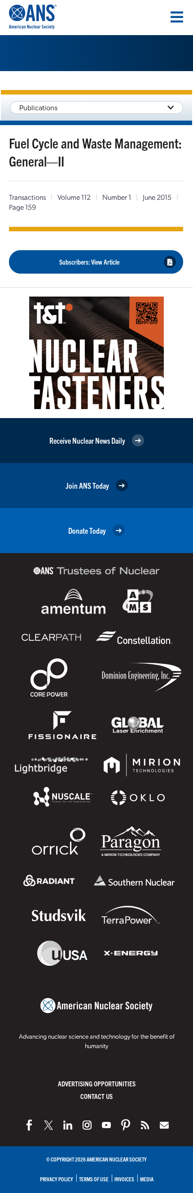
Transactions (27, 197)
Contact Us (96, 1096)
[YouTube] (106, 1125)
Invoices (124, 1178)
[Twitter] (48, 1125)
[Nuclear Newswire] (144, 1125)
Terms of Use (94, 1178)
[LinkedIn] (67, 1125)
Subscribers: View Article (89, 261)
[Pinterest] (125, 1125)
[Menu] (177, 17)
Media (147, 1178)
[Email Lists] (164, 1125)
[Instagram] (87, 1125)
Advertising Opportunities (97, 1083)
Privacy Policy (56, 1178)
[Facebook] (29, 1125)
